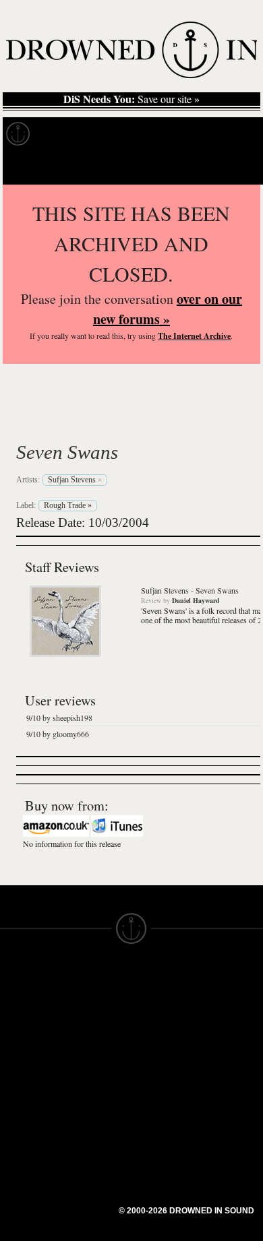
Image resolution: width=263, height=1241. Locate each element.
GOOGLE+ (91, 1044)
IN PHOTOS (28, 1051)
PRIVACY (153, 1014)
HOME (15, 1002)
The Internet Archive (194, 336)
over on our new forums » (167, 309)
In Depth (131, 134)
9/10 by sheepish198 (59, 717)
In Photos (198, 134)
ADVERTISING (166, 1026)
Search (233, 167)
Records (67, 134)
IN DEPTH (23, 1038)
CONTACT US (99, 978)
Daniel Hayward (196, 600)
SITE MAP (23, 1014)
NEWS (15, 1026)
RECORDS (25, 1063)
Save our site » (131, 99)
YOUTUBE (90, 1105)
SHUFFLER (92, 1080)
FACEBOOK (94, 1056)
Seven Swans (67, 452)
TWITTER (88, 1068)
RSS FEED (91, 1117)
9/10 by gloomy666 (57, 733)
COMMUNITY (31, 1148)
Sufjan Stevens (106, 420)
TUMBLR (87, 1092)
